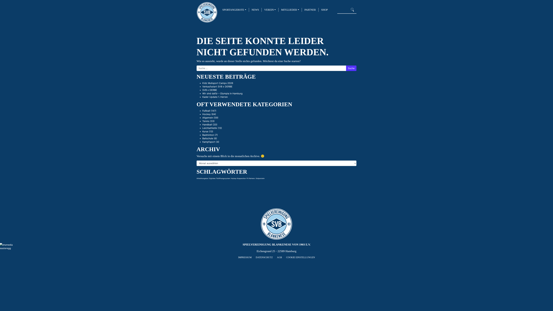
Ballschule (207, 138)
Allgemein (207, 117)
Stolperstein (260, 178)
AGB (279, 257)
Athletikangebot (202, 178)
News (255, 9)
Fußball (206, 110)
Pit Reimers (251, 178)
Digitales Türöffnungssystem (219, 178)
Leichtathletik (209, 128)
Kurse (205, 131)
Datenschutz (264, 257)
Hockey (206, 114)
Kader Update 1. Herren (215, 96)
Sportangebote (233, 9)
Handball (207, 124)
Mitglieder (289, 9)
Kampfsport (208, 141)
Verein (269, 9)
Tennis (205, 121)
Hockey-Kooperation (238, 178)
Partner (310, 9)
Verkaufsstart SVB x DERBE (217, 86)
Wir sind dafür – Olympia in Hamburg (222, 93)
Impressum (245, 257)
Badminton (208, 134)
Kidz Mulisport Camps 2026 (217, 83)
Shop (324, 9)
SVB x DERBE (209, 90)
